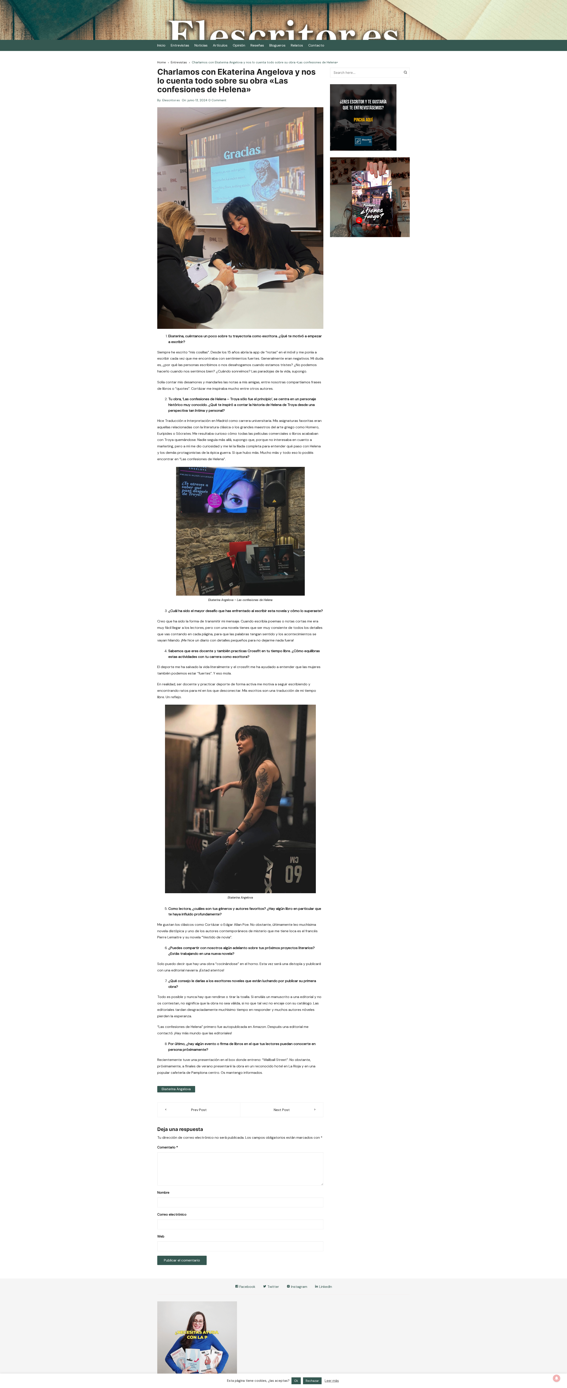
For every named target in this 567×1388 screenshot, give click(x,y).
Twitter (272, 1286)
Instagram (298, 1286)
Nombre (163, 1192)
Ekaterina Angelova (176, 1089)
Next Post (282, 1109)
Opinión (239, 45)
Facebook (247, 1286)
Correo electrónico (171, 1214)
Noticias (201, 45)
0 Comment (217, 100)
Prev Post (199, 1109)
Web (160, 1236)
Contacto (316, 45)
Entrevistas (180, 45)
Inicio (161, 45)
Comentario (167, 1147)
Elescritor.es (171, 100)
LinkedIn (325, 1286)
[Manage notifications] (556, 1378)
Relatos (297, 45)
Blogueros (277, 45)
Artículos (220, 45)
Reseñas (257, 45)
